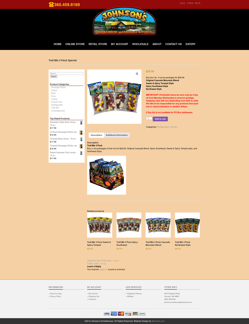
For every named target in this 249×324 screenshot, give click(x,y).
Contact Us (173, 44)
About (156, 44)
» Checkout (91, 299)
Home (57, 44)
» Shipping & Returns (134, 293)
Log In (182, 2)
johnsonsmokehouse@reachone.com (178, 302)
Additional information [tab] (117, 135)
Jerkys (54, 90)
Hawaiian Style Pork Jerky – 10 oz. (103, 260)
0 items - (193, 2)
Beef (53, 93)
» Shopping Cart (93, 296)
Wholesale (140, 44)
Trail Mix (55, 107)
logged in (103, 269)
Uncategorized (58, 110)
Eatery (190, 44)
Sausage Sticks (58, 87)
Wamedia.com (158, 320)
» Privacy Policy (55, 296)
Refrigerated (57, 104)
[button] (137, 73)
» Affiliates (130, 296)
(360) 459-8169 (169, 299)
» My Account (92, 293)
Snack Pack (56, 101)
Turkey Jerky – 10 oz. (97, 263)
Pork (53, 96)
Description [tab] (96, 135)
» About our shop (55, 293)
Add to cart (160, 119)
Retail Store (98, 44)
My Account (119, 44)
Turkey (54, 98)
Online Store (75, 44)
